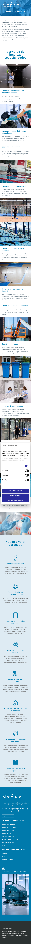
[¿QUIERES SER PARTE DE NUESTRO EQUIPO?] (3, 868)
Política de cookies (7, 933)
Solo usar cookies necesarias (15, 500)
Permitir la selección (15, 495)
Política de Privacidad (14, 931)
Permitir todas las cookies (15, 490)
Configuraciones (22, 486)
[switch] (27, 471)
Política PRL (24, 931)
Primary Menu (28, 5)
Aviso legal (4, 931)
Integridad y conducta (18, 933)
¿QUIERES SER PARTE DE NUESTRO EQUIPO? (14, 871)
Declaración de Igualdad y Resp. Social (12, 935)
